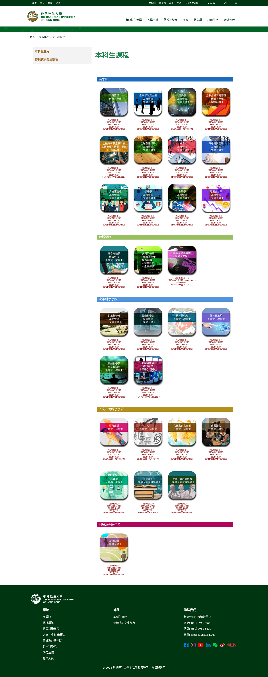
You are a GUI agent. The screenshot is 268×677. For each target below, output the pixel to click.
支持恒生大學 (191, 3)
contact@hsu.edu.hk (203, 634)
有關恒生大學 (133, 19)
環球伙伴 (229, 19)
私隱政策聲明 (140, 667)
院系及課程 (170, 19)
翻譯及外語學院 (52, 640)
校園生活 (212, 19)
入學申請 (152, 19)
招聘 (179, 3)
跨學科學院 (50, 646)
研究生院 (48, 652)
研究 (185, 19)
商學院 (47, 616)
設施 (171, 3)
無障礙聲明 (158, 667)
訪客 (58, 3)
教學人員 (48, 658)
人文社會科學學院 (54, 634)
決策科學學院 (51, 628)
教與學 (198, 19)
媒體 (50, 3)
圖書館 (162, 3)
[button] (236, 2)
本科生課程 (42, 51)
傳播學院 (48, 622)
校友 (42, 3)
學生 (34, 3)
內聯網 (152, 3)
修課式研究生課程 (46, 59)
